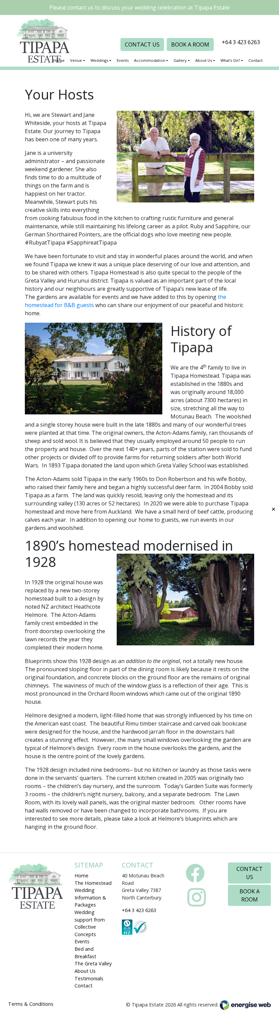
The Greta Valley (93, 963)
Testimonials (89, 978)
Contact (84, 985)
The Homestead (93, 883)
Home (81, 875)
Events (82, 941)
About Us (85, 971)
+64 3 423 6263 (241, 42)
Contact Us (142, 44)
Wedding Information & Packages (90, 897)
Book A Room (190, 44)
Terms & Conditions (30, 1004)
